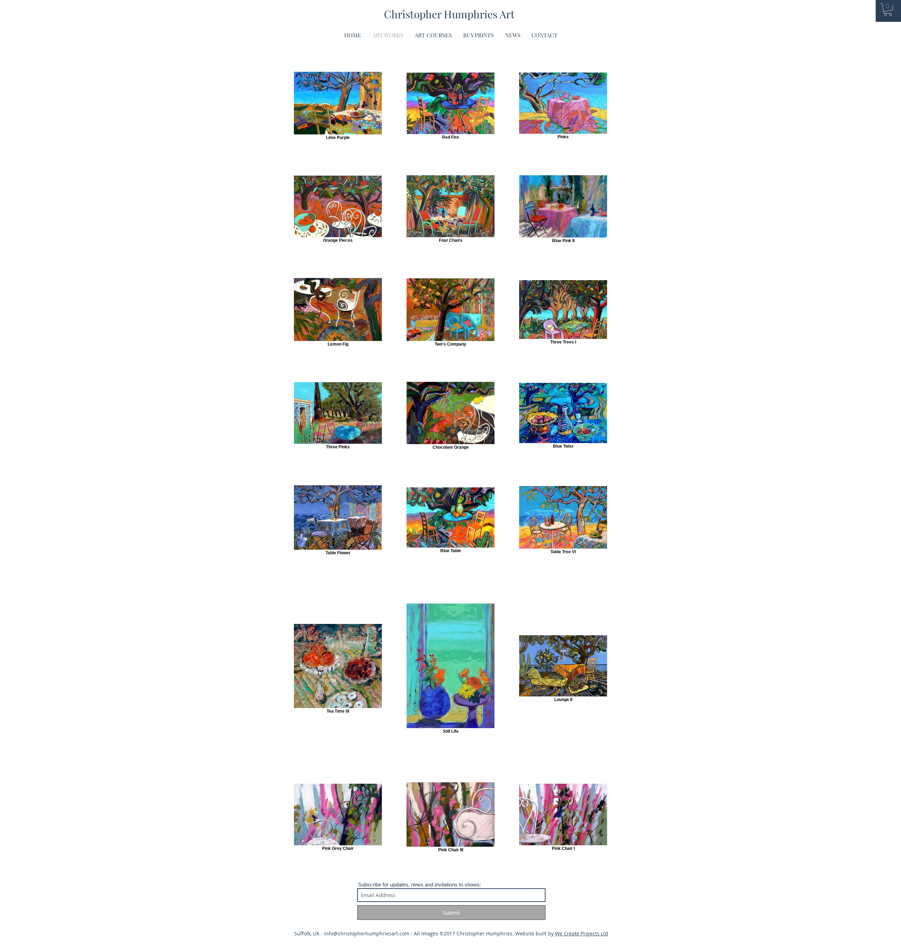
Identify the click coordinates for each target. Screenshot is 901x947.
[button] (887, 9)
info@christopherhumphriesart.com (366, 933)
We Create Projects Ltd (581, 933)
